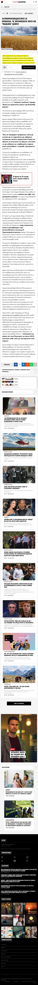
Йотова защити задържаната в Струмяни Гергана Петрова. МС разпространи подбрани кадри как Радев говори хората (18, 553)
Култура (3, 963)
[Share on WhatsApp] (31, 364)
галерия (3, 944)
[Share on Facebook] (16, 364)
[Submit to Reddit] (27, 364)
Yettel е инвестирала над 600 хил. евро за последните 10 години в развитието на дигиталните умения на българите (18, 823)
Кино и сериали (6, 957)
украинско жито (25, 369)
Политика (4, 950)
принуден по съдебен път (12, 315)
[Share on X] (20, 364)
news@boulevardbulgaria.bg (23, 848)
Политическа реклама (29, 981)
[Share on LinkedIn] (23, 364)
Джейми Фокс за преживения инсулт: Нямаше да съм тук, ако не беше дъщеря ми (18, 520)
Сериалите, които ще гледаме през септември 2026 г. (18, 754)
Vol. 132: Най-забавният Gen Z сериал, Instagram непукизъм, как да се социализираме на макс (18, 654)
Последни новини (7, 392)
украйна (17, 369)
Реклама (16, 981)
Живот (3, 947)
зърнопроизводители (8, 369)
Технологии (4, 960)
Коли (2, 966)
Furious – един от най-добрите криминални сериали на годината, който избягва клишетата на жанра (18, 881)
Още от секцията (19, 703)
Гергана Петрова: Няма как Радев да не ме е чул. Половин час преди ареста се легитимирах (18, 622)
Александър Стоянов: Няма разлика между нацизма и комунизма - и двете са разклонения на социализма (19, 875)
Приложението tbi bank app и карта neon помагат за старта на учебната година (19, 793)
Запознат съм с (15, 73)
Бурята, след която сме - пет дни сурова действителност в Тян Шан (16, 687)
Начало (7, 981)
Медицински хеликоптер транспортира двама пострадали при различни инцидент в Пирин (18, 454)
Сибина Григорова (6, 845)
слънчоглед (5, 371)
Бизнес (3, 954)
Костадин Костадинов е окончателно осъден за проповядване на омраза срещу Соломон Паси (18, 585)
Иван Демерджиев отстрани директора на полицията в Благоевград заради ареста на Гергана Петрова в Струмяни (19, 870)
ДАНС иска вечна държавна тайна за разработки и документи (15, 487)
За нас (3, 840)
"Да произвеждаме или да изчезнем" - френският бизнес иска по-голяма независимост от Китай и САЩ (16, 419)
